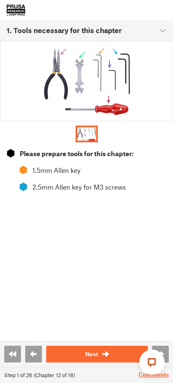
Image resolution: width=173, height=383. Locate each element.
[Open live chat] (152, 362)
